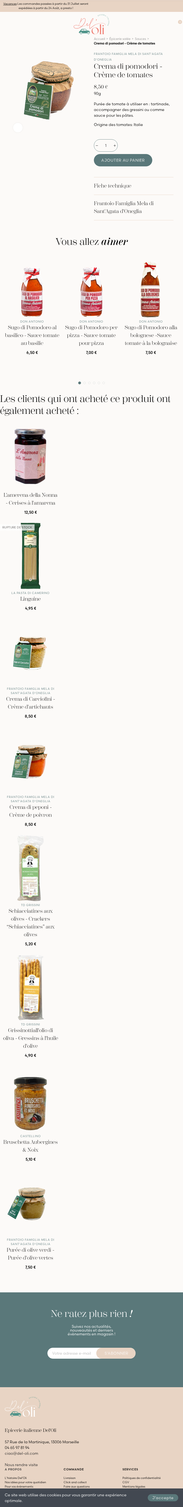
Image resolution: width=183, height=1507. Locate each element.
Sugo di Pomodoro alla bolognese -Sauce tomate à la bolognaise (151, 335)
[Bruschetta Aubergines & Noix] (30, 1099)
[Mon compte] (169, 24)
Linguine (30, 599)
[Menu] (4, 24)
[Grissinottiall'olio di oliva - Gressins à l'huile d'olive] (30, 987)
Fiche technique (112, 186)
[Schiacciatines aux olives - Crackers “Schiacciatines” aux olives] (30, 868)
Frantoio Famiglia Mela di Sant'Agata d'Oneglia (124, 207)
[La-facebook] (87, 1369)
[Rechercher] (160, 24)
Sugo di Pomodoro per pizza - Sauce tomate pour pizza (91, 335)
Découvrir (30, 614)
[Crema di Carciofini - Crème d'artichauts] (30, 652)
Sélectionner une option (32, 358)
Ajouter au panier (123, 160)
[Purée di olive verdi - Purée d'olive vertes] (30, 1203)
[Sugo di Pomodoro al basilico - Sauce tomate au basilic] (32, 285)
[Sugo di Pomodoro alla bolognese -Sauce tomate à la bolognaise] (151, 285)
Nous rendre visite (21, 1464)
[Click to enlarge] (18, 127)
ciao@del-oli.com (21, 1453)
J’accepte (163, 1497)
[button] (79, 383)
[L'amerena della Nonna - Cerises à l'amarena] (30, 456)
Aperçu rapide (49, 259)
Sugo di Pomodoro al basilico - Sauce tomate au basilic (32, 335)
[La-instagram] (96, 1369)
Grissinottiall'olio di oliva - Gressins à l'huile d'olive (30, 1038)
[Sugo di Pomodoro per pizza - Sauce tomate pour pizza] (91, 285)
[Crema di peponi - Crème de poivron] (30, 760)
